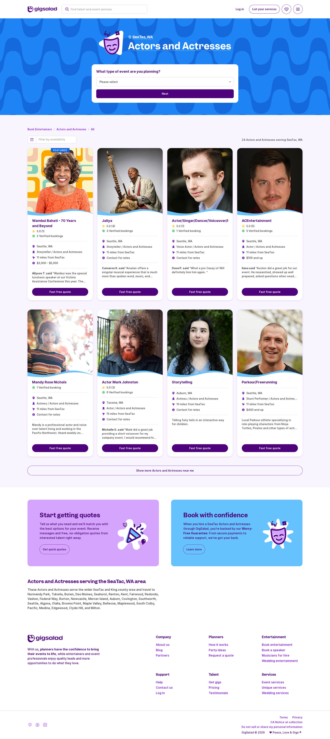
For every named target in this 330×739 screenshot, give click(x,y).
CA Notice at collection (286, 722)
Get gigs (215, 682)
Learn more (194, 549)
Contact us (164, 687)
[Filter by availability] (56, 139)
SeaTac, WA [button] (143, 37)
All (92, 129)
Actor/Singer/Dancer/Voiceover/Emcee (205, 221)
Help (159, 682)
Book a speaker (273, 650)
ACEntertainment (257, 221)
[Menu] (297, 9)
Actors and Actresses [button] (179, 46)
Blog (159, 650)
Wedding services (275, 693)
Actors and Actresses (71, 129)
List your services (264, 9)
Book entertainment (277, 645)
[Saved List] (286, 9)
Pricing (214, 687)
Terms (283, 717)
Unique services (274, 687)
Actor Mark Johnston (120, 382)
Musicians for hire (275, 655)
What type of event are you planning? (128, 71)
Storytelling (182, 382)
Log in (240, 9)
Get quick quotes (54, 549)
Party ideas (217, 650)
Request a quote (221, 655)
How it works (218, 645)
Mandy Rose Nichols (49, 382)
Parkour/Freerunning (259, 382)
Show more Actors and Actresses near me (165, 470)
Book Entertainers (40, 129)
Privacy (297, 717)
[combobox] (106, 9)
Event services (273, 682)
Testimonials (218, 693)
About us (163, 645)
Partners (162, 655)
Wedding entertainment (280, 661)
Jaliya (107, 221)
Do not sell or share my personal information (272, 726)
